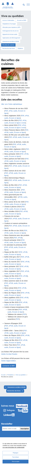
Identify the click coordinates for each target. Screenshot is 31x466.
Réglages (15, 452)
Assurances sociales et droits (10, 41)
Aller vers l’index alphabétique (11, 104)
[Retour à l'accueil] (7, 5)
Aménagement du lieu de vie (10, 31)
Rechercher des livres (8, 48)
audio (15, 111)
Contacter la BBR (8, 366)
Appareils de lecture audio (9, 34)
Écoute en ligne (14, 118)
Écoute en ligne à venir (17, 123)
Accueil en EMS (21, 20)
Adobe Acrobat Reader (9, 354)
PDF (6, 111)
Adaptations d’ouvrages (9, 23)
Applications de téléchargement (11, 38)
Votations (20, 48)
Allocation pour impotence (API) (11, 27)
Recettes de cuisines (8, 45)
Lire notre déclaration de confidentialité (13, 447)
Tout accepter (15, 461)
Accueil (3, 375)
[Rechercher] (24, 5)
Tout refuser (15, 457)
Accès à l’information (8, 20)
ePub (10, 111)
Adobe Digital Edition (8, 361)
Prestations (10, 375)
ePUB (6, 132)
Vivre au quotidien (21, 375)
